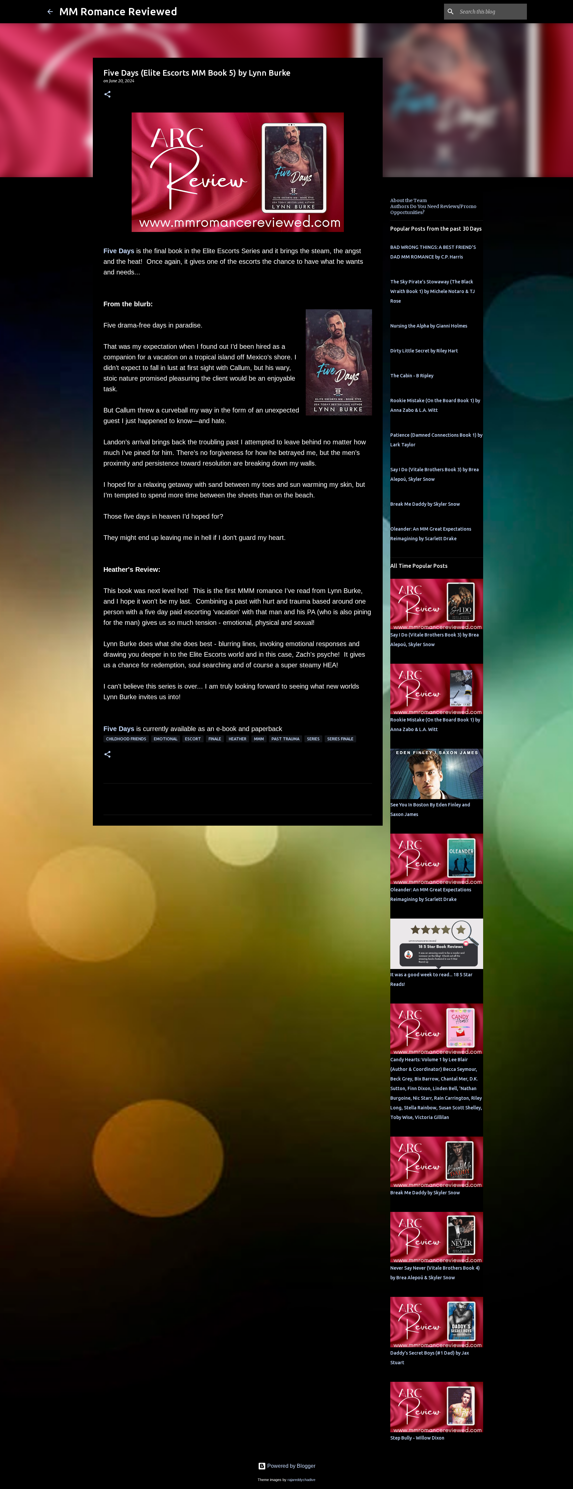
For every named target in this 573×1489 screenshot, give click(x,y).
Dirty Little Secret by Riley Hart (424, 350)
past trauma (285, 739)
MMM (259, 739)
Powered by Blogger (290, 1466)
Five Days (118, 251)
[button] (107, 94)
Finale (215, 739)
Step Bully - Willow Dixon (417, 1438)
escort (193, 739)
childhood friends (126, 739)
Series (313, 739)
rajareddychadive (301, 1480)
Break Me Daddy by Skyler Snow (425, 504)
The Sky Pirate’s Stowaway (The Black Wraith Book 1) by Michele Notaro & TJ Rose (432, 291)
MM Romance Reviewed (118, 11)
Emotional (165, 739)
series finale (340, 739)
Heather (237, 739)
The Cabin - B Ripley (411, 375)
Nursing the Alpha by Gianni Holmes (428, 326)
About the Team (408, 200)
